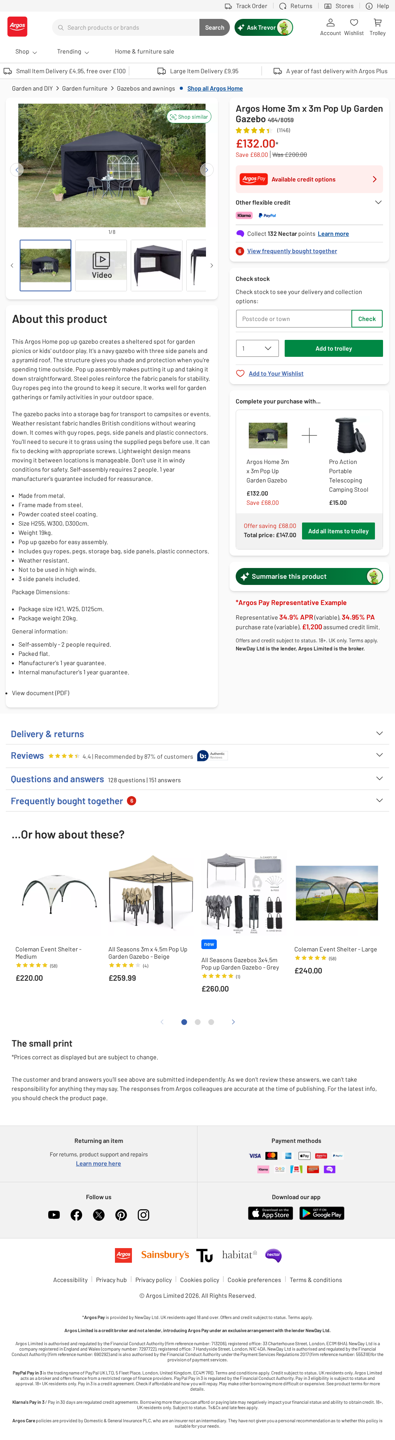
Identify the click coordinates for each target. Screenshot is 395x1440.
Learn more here (98, 1163)
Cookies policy (199, 1279)
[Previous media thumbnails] (12, 265)
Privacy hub (111, 1279)
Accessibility (70, 1279)
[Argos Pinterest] (121, 1215)
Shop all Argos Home (215, 88)
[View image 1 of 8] (45, 265)
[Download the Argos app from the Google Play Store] (321, 1218)
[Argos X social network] (98, 1215)
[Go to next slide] (207, 169)
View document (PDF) (40, 692)
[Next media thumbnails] (212, 265)
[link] (309, 248)
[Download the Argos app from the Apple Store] (270, 1218)
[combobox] (125, 27)
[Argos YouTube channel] (54, 1215)
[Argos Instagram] (143, 1215)
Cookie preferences (254, 1279)
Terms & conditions (316, 1279)
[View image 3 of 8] (156, 265)
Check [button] (367, 318)
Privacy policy (153, 1279)
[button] (189, 116)
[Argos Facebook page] (76, 1215)
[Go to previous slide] (17, 169)
